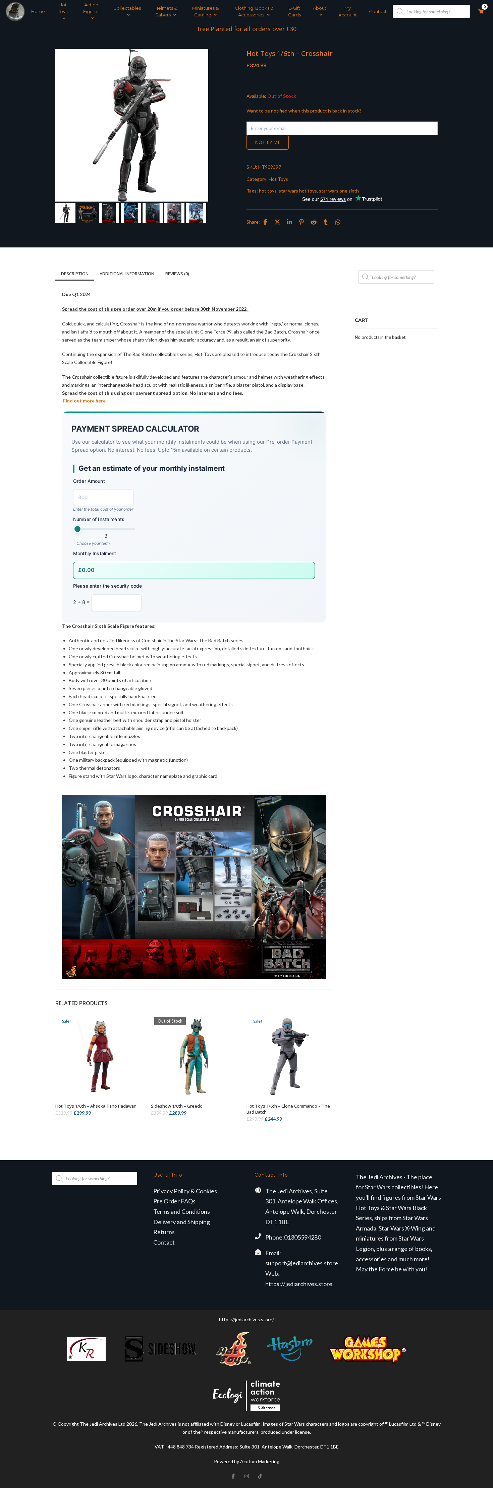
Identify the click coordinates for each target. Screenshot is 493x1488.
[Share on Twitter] (277, 222)
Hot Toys (62, 8)
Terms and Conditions (181, 1211)
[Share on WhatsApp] (337, 222)
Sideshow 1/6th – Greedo (177, 1106)
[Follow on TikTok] (260, 1476)
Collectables (127, 8)
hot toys (268, 191)
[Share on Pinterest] (301, 222)
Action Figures (91, 8)
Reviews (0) (177, 274)
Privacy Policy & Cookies (185, 1191)
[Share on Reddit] (313, 222)
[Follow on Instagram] (246, 1476)
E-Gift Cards (294, 11)
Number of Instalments (98, 519)
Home (38, 11)
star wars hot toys (298, 191)
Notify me (267, 142)
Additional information (127, 274)
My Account (347, 11)
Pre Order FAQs (174, 1201)
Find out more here (84, 400)
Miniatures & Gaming (205, 11)
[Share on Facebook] (265, 222)
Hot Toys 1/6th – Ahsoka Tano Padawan (95, 1106)
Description (75, 274)
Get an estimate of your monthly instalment (151, 468)
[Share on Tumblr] (325, 222)
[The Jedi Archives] (15, 11)
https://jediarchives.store (298, 1283)
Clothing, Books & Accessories (254, 11)
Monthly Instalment (94, 553)
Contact (378, 11)
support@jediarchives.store (301, 1263)
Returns (164, 1232)
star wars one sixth (339, 191)
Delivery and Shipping (181, 1221)
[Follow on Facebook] (233, 1476)
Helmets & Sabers (166, 11)
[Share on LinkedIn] (289, 222)
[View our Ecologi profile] (246, 1396)
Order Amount (89, 481)
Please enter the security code (107, 586)
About (319, 8)
